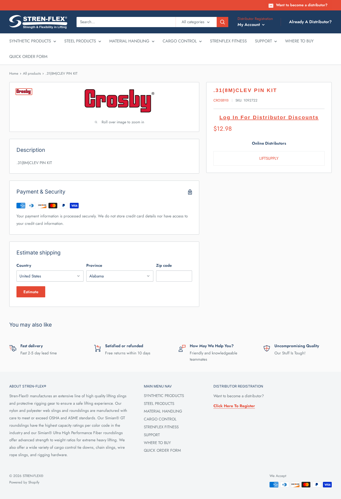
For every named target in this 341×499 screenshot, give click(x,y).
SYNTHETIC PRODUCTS (30, 41)
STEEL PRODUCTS (80, 41)
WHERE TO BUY (299, 41)
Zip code (164, 265)
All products (32, 73)
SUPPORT (263, 41)
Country (23, 265)
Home (13, 73)
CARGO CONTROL (180, 41)
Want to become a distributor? (302, 5)
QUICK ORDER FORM (28, 57)
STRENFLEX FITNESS (228, 41)
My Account (249, 25)
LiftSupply (269, 158)
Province (94, 265)
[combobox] (126, 22)
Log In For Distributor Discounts (269, 117)
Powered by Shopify (24, 482)
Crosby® (221, 100)
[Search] (222, 22)
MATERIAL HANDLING (129, 41)
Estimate (30, 292)
